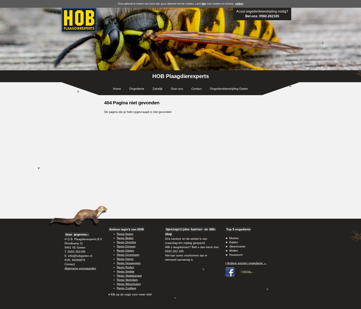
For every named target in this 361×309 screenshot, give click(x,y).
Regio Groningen (128, 254)
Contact (196, 88)
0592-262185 (269, 16)
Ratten (233, 242)
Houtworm (236, 254)
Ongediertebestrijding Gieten (229, 88)
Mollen (233, 250)
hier (204, 3)
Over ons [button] (177, 88)
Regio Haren (125, 259)
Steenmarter (237, 246)
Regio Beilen (125, 238)
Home (117, 88)
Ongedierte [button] (136, 88)
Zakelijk (158, 88)
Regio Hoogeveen (129, 263)
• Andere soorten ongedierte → (245, 263)
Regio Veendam (127, 279)
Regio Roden (125, 267)
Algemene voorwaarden (80, 268)
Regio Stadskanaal (129, 275)
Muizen (234, 238)
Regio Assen (125, 234)
